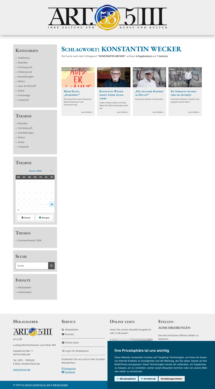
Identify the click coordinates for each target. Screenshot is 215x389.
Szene (20, 90)
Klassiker (22, 62)
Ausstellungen (25, 76)
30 (52, 204)
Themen (23, 233)
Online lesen (24, 292)
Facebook (69, 372)
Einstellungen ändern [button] (171, 378)
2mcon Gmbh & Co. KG (37, 385)
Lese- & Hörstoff (26, 86)
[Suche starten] (51, 265)
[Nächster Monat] (51, 170)
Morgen (46, 217)
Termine (24, 116)
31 (18, 210)
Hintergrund (24, 72)
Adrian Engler (60, 385)
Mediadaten (24, 287)
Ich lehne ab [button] (150, 378)
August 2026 (35, 170)
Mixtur (21, 81)
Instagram (70, 368)
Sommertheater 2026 (29, 240)
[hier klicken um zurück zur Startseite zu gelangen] (107, 17)
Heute (27, 217)
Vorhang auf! (24, 67)
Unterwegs (23, 95)
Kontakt (69, 334)
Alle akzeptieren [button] (128, 378)
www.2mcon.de (21, 369)
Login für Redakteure (76, 350)
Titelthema (23, 57)
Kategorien (27, 50)
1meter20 (23, 100)
